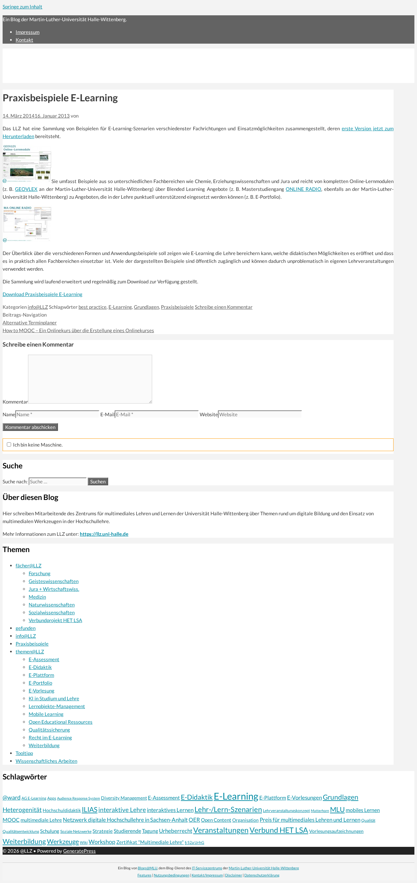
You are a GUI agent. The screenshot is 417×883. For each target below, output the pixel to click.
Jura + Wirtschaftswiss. (54, 589)
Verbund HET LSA (279, 829)
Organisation (245, 820)
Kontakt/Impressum (207, 875)
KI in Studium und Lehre (54, 698)
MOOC (11, 820)
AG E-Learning (34, 798)
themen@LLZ (30, 651)
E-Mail (107, 414)
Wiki (84, 842)
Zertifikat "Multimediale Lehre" (150, 842)
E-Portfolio (40, 683)
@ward (12, 797)
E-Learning (120, 307)
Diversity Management (124, 798)
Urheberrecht (175, 830)
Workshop (102, 841)
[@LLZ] (59, 79)
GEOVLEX (26, 189)
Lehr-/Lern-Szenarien (228, 809)
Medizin (37, 597)
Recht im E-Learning (50, 737)
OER (194, 819)
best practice (93, 307)
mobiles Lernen (363, 810)
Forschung (39, 573)
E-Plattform (41, 675)
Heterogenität (22, 809)
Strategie (103, 831)
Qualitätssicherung (49, 730)
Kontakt (24, 40)
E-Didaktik (40, 667)
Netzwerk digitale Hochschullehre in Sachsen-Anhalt (125, 819)
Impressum (27, 32)
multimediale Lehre (41, 820)
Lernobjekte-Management (57, 706)
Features (144, 875)
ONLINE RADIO (303, 189)
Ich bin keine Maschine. (37, 445)
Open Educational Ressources (61, 722)
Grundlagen (146, 307)
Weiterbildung (44, 745)
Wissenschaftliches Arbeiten (46, 761)
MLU (337, 809)
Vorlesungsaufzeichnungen (336, 831)
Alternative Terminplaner (30, 322)
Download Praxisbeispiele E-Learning (42, 294)
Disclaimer (233, 875)
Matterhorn (320, 810)
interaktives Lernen (170, 809)
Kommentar (15, 402)
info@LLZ (38, 307)
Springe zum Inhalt (22, 6)
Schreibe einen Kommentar (223, 307)
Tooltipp (24, 753)
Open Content (216, 820)
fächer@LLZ (28, 565)
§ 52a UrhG (194, 842)
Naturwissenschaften (52, 604)
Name (9, 414)
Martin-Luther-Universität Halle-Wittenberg (264, 868)
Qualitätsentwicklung (21, 831)
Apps (51, 798)
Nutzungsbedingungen (171, 875)
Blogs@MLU (147, 868)
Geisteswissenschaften (54, 581)
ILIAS (89, 809)
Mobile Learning (46, 714)
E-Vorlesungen (304, 797)
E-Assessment (44, 659)
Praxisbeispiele (177, 307)
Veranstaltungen (221, 829)
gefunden (26, 628)
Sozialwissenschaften (52, 612)
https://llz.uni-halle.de (104, 534)
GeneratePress (79, 851)
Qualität (368, 820)
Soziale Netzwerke (76, 831)
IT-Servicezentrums (207, 868)
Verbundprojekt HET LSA (55, 620)
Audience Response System (78, 798)
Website (209, 414)
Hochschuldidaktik (62, 810)
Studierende (127, 831)
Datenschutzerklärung (262, 875)
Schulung (49, 831)
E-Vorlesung (41, 690)
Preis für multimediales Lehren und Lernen (310, 819)
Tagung (150, 831)
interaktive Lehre (122, 809)
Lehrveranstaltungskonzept (286, 810)
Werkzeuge (63, 841)
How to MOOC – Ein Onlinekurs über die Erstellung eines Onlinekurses (78, 330)
